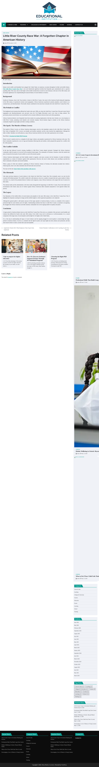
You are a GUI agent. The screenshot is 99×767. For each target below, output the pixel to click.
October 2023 (77, 664)
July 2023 (76, 670)
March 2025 (77, 647)
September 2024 (77, 653)
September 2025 (77, 630)
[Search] (95, 25)
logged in (10, 277)
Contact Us (79, 24)
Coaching (76, 592)
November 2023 (77, 661)
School (69, 24)
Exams (62, 24)
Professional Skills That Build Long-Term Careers (85, 710)
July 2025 (76, 636)
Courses (78, 153)
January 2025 (77, 650)
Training (23, 24)
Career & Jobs (12, 24)
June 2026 (76, 622)
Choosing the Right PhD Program (59, 257)
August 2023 (77, 667)
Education (53, 24)
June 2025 (76, 639)
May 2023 (76, 672)
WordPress (64, 765)
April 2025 (76, 644)
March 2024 (77, 658)
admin (5, 43)
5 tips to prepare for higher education (11, 257)
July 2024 (76, 656)
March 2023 (77, 675)
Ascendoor (51, 765)
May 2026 (76, 625)
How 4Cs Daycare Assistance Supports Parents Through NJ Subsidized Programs (36, 258)
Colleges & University (38, 24)
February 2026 (77, 628)
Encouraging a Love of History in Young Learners (85, 723)
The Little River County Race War (12, 89)
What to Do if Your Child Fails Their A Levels (84, 719)
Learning (76, 606)
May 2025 (76, 642)
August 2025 (77, 633)
